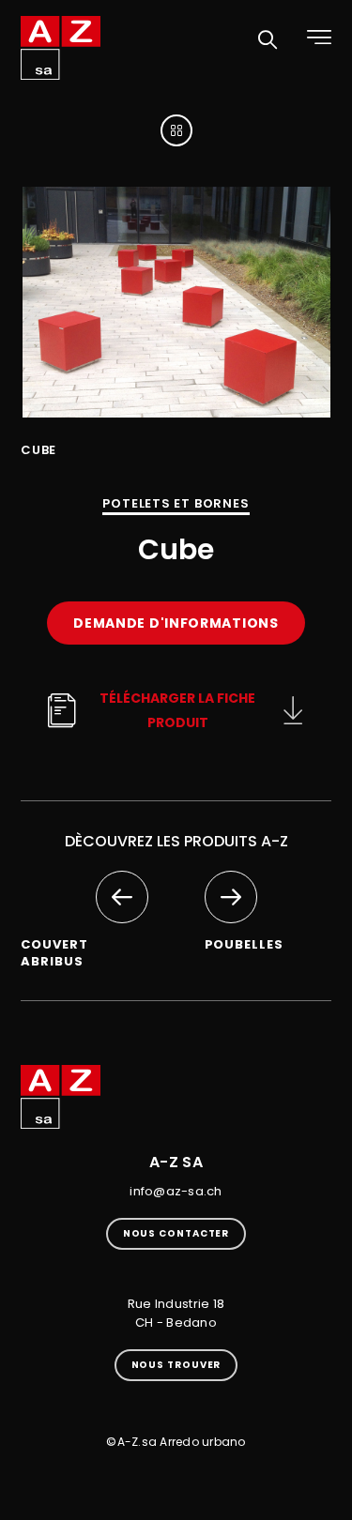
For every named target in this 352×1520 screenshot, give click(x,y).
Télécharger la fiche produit (177, 710)
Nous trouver (176, 1365)
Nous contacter (176, 1233)
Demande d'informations (175, 623)
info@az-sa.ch (176, 1191)
